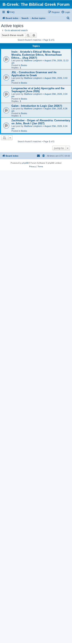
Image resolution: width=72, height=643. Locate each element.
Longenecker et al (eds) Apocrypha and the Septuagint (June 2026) (37, 90)
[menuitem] (11, 12)
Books (24, 65)
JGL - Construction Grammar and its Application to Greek (33, 74)
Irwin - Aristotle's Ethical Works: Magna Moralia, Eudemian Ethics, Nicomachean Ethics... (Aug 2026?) (36, 54)
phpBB (25, 163)
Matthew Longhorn (33, 60)
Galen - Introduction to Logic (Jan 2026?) (36, 105)
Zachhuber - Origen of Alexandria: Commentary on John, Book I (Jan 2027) (40, 122)
